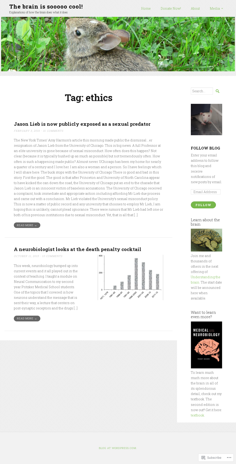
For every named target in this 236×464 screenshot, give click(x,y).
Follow (203, 205)
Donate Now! (171, 8)
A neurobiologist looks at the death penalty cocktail (77, 249)
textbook (197, 415)
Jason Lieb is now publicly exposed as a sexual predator (82, 124)
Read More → (27, 225)
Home (146, 8)
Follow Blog (205, 148)
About (195, 8)
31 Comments (53, 130)
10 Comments (52, 256)
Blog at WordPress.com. (118, 448)
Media (215, 8)
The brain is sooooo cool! (46, 6)
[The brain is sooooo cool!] (118, 44)
